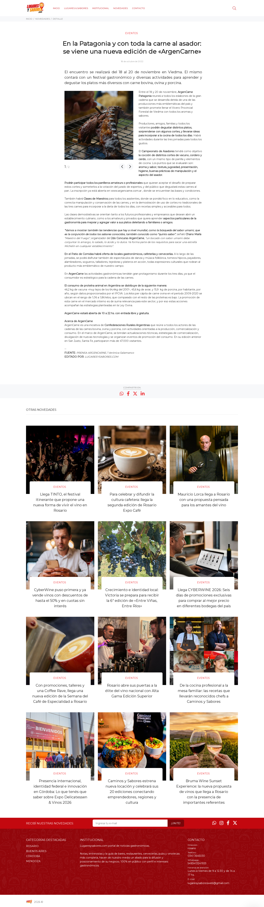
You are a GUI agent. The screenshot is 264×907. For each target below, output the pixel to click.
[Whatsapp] (214, 823)
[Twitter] (235, 823)
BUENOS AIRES (36, 851)
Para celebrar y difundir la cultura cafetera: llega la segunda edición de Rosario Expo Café (132, 502)
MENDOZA (33, 861)
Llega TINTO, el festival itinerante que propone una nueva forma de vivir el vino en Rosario (60, 502)
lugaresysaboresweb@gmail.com (208, 883)
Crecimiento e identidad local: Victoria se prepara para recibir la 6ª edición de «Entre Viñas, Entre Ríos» (132, 598)
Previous (122, 166)
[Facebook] (228, 823)
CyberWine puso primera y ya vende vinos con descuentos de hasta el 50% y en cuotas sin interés (60, 598)
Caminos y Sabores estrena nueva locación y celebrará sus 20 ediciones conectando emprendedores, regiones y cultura (132, 792)
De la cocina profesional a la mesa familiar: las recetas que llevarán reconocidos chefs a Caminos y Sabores (204, 693)
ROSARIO (32, 846)
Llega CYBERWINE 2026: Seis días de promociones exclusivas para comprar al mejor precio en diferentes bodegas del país (203, 598)
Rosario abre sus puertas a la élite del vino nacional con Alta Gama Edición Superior (132, 690)
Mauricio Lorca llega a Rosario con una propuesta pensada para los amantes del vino (204, 499)
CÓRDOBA (33, 856)
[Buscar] (235, 8)
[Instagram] (221, 823)
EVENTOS (131, 33)
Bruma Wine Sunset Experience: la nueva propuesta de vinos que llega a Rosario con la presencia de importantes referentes (203, 792)
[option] (98, 125)
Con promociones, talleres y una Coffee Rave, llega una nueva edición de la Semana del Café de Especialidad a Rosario (60, 693)
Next (129, 166)
